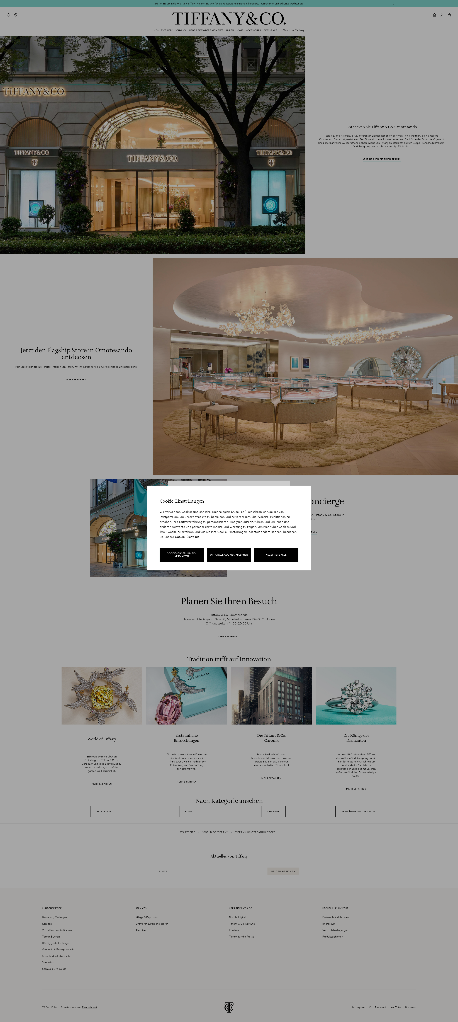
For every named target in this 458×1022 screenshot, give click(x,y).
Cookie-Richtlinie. (187, 537)
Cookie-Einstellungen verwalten (182, 555)
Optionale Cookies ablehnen (229, 555)
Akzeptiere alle (276, 555)
